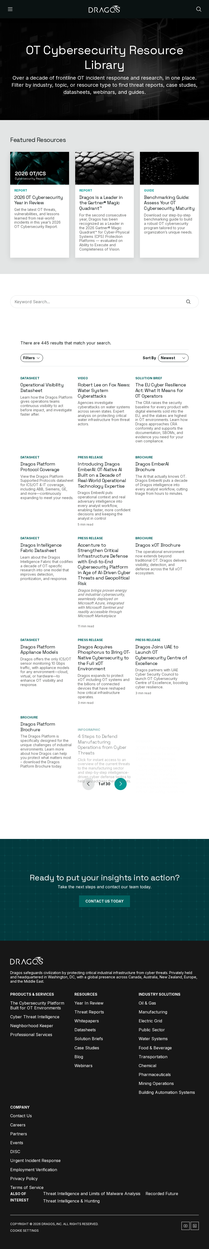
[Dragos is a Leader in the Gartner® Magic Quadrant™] (104, 168)
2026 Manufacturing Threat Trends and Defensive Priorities (157, 728)
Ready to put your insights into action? (105, 878)
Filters (29, 358)
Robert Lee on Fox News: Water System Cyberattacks (104, 390)
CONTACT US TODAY (104, 901)
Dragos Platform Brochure (37, 726)
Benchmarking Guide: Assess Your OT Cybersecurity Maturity (169, 202)
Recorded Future (162, 1193)
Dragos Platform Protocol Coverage (39, 466)
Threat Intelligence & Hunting (71, 1200)
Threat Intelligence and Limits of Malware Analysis (91, 1193)
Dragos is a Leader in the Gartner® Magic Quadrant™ (101, 202)
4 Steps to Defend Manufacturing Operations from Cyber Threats (102, 731)
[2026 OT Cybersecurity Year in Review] (39, 168)
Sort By (159, 358)
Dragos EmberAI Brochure (152, 466)
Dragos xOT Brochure (157, 545)
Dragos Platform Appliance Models (39, 649)
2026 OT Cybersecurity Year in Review (38, 200)
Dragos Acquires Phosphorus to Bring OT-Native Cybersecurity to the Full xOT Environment (104, 658)
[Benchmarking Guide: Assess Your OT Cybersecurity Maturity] (169, 168)
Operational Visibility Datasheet (41, 387)
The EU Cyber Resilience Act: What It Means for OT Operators (160, 390)
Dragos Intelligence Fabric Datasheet (41, 548)
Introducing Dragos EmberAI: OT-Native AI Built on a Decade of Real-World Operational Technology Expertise (102, 475)
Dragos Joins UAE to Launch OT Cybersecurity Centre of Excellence (161, 655)
